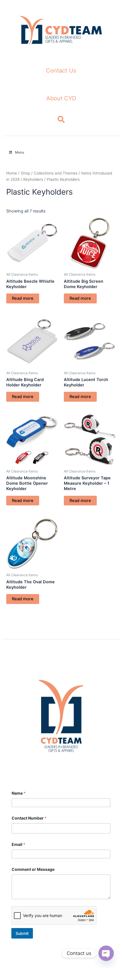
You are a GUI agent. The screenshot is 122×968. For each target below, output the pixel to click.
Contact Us (61, 70)
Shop (25, 173)
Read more (22, 298)
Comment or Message (33, 869)
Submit (22, 933)
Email (18, 844)
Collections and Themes (55, 173)
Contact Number (29, 818)
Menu (19, 152)
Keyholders (33, 179)
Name (19, 793)
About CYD (61, 98)
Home (11, 173)
